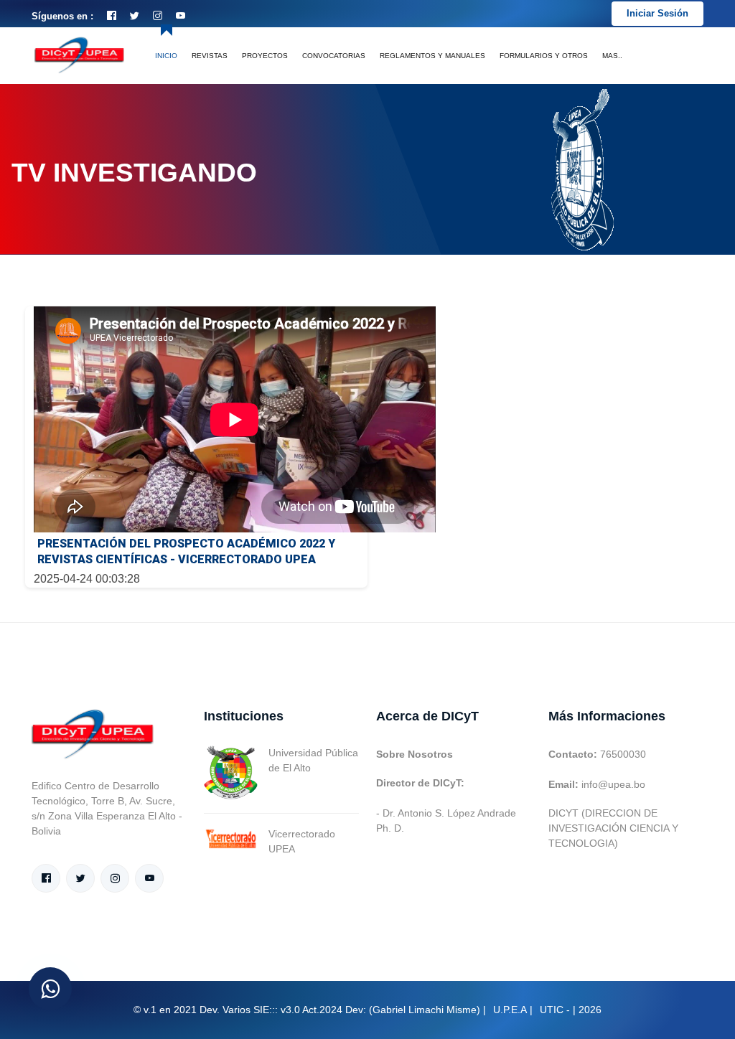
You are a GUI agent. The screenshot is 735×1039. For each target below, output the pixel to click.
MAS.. (612, 56)
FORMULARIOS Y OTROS (544, 56)
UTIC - (555, 1009)
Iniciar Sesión (657, 13)
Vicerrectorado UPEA (301, 841)
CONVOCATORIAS (333, 56)
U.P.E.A (510, 1009)
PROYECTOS (265, 56)
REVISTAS (210, 56)
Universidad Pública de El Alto (313, 760)
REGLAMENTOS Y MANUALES (432, 56)
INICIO (166, 56)
